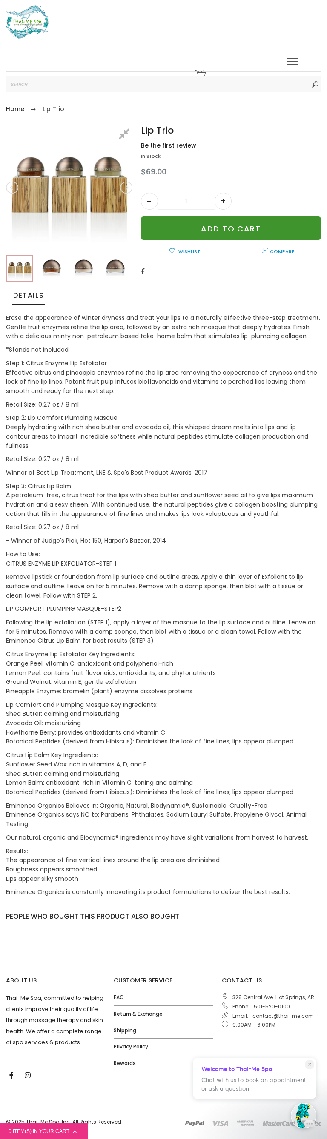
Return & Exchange (138, 1013)
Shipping (125, 1030)
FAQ (119, 997)
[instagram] (28, 1074)
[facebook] (12, 1074)
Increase (223, 201)
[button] (149, 201)
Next (125, 187)
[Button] (292, 61)
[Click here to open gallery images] (125, 135)
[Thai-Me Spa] (27, 22)
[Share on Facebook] (143, 271)
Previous (13, 187)
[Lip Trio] (51, 268)
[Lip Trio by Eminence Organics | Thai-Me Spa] (19, 268)
